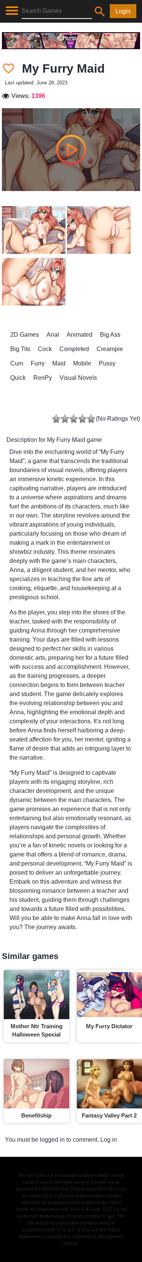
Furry (38, 363)
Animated (79, 334)
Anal (53, 334)
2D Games (24, 334)
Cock (45, 349)
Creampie (110, 349)
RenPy (42, 378)
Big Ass (110, 334)
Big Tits (20, 349)
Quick (18, 378)
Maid (59, 363)
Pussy (107, 363)
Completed (74, 349)
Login (123, 11)
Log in (108, 1139)
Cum (16, 363)
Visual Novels (78, 378)
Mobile (82, 363)
